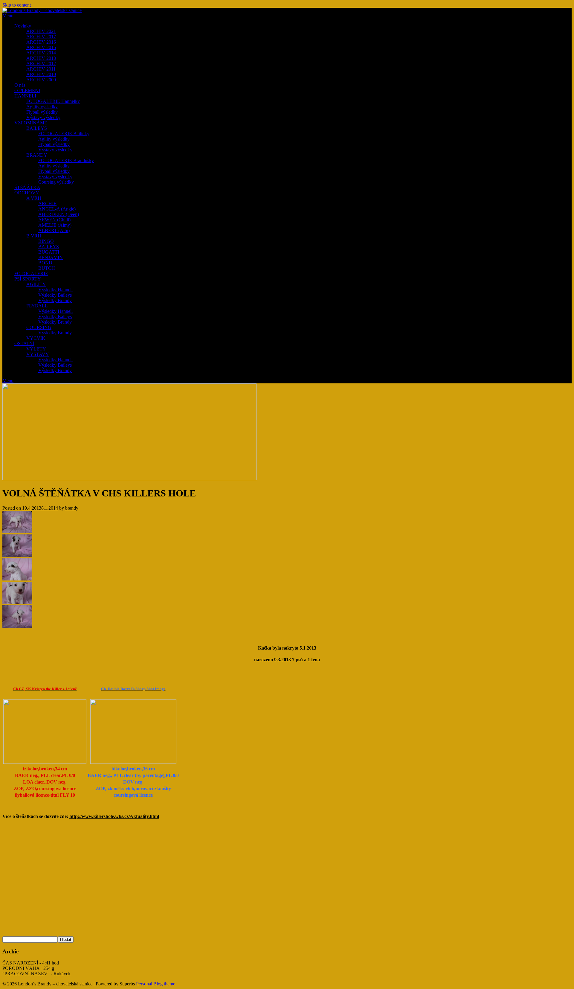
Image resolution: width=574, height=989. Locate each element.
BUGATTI (48, 252)
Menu (7, 15)
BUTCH (46, 268)
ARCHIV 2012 (41, 63)
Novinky (22, 25)
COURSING (38, 327)
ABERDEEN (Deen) (58, 214)
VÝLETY (36, 348)
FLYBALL (37, 305)
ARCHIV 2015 (41, 47)
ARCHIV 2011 (41, 68)
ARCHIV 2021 (41, 31)
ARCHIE (47, 203)
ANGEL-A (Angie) (57, 208)
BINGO (46, 241)
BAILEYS (36, 128)
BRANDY (36, 155)
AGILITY (36, 284)
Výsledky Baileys (55, 295)
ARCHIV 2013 (41, 58)
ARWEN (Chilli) (54, 219)
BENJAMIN (50, 257)
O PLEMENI (27, 90)
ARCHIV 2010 (41, 74)
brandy (71, 507)
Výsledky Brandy (55, 300)
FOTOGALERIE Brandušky (66, 160)
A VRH (33, 198)
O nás (19, 85)
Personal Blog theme (155, 983)
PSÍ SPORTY (27, 278)
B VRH (33, 235)
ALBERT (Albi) (54, 230)
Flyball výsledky (42, 112)
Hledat (65, 939)
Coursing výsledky (56, 182)
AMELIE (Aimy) (54, 225)
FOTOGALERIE (31, 273)
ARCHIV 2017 (41, 36)
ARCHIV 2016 (41, 42)
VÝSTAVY (37, 354)
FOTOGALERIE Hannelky (53, 101)
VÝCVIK (35, 338)
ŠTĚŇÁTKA (27, 187)
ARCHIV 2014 (41, 52)
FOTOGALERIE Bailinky (63, 133)
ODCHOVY (26, 192)
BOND (45, 262)
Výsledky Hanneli (55, 289)
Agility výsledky (42, 106)
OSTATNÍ (24, 343)
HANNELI (25, 95)
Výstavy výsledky (43, 117)
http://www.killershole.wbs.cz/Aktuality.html (114, 816)
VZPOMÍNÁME (30, 122)
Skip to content (16, 4)
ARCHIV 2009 (41, 79)
